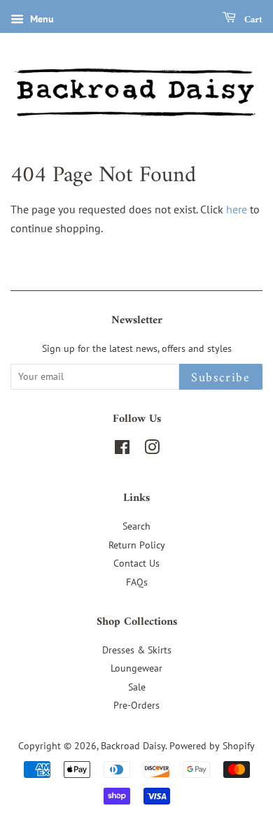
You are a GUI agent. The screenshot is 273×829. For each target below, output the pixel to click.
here (236, 209)
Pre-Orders (136, 705)
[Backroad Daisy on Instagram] (152, 450)
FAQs (137, 582)
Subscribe (221, 378)
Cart (251, 20)
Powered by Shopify (212, 745)
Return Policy (136, 545)
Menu (40, 19)
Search (136, 526)
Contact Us (136, 563)
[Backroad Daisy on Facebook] (122, 450)
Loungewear (136, 668)
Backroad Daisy (133, 745)
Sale (137, 687)
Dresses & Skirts (137, 650)
